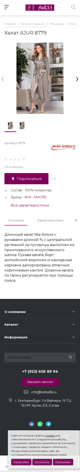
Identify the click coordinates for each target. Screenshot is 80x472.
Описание (16, 220)
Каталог (11, 325)
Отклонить (42, 462)
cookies (49, 435)
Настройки (21, 462)
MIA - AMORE (35, 197)
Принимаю (63, 462)
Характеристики (50, 220)
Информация (15, 337)
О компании (15, 312)
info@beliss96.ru (43, 392)
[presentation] (2, 78)
